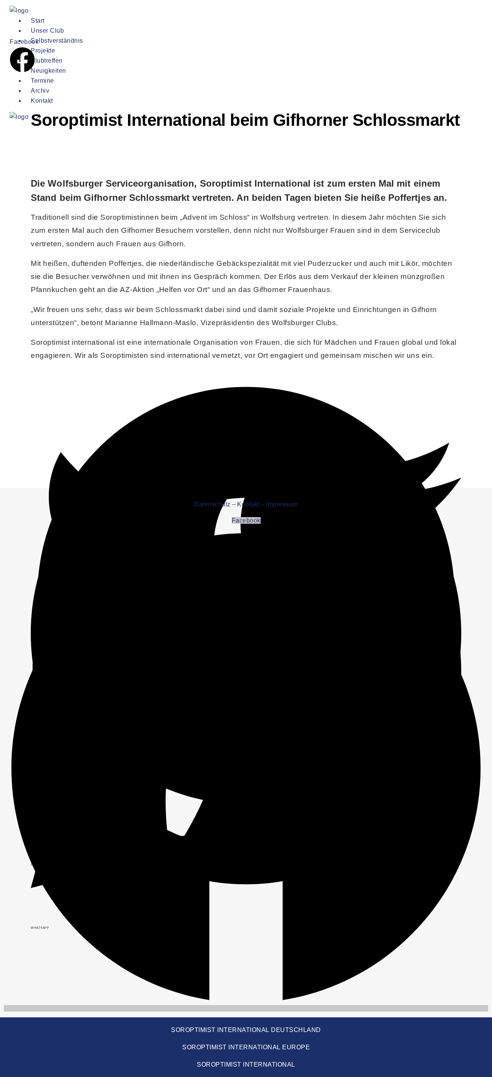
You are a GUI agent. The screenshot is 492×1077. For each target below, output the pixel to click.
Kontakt (42, 100)
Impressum (282, 504)
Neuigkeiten (48, 70)
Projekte (43, 50)
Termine (42, 80)
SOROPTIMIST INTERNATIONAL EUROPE (246, 1047)
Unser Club (47, 30)
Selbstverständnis (57, 40)
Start (38, 20)
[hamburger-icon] (331, 22)
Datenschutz (212, 504)
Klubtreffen (47, 60)
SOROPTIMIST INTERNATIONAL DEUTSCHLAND (246, 1030)
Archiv (40, 90)
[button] (246, 388)
